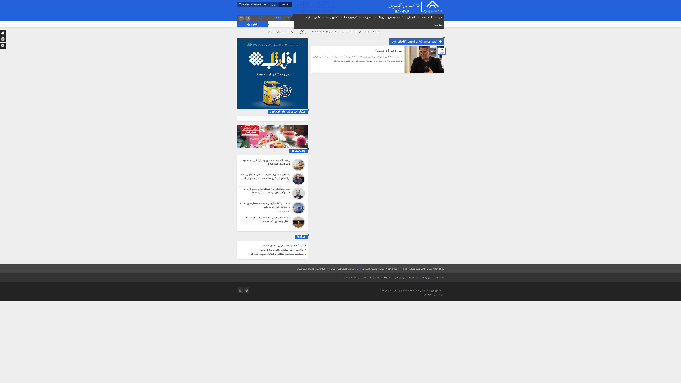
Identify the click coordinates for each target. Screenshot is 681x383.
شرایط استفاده (382, 278)
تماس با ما (332, 17)
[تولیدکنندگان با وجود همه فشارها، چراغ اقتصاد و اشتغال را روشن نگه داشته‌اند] (272, 222)
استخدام (413, 278)
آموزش (411, 17)
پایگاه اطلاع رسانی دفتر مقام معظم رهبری (423, 269)
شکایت (438, 25)
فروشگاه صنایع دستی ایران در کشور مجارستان (282, 246)
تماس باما (439, 278)
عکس (317, 17)
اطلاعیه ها (426, 17)
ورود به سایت (351, 278)
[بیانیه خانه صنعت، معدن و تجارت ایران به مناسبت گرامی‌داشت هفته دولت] (272, 165)
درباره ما (426, 278)
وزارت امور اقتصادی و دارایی (344, 269)
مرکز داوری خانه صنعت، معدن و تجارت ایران (282, 250)
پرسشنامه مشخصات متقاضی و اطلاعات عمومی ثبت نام (277, 254)
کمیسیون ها (351, 17)
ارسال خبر (400, 278)
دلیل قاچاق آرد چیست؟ (389, 51)
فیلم (308, 17)
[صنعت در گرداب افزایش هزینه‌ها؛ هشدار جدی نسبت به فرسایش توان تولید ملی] (272, 208)
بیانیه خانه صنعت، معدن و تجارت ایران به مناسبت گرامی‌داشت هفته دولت (367, 32)
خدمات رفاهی (395, 17)
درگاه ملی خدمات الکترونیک (311, 269)
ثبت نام (367, 278)
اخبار (440, 17)
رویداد (381, 17)
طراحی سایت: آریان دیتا (433, 294)
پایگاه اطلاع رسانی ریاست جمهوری (379, 269)
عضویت (367, 17)
